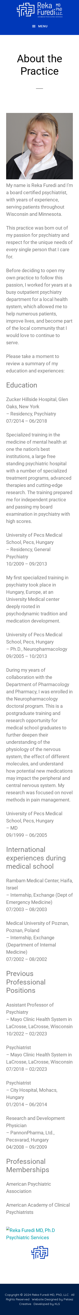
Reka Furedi (39, 9)
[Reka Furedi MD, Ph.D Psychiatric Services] (39, 1234)
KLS (57, 1304)
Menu (43, 26)
